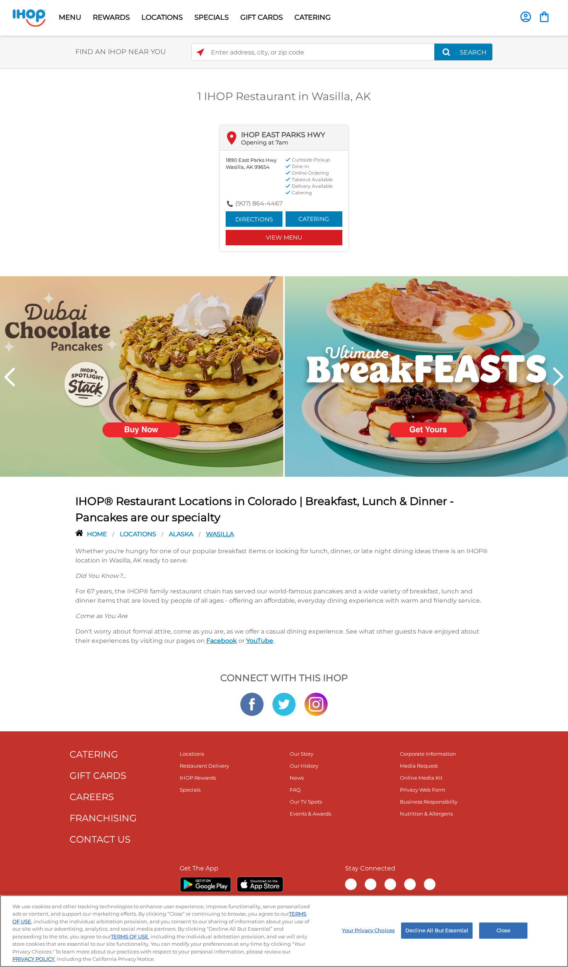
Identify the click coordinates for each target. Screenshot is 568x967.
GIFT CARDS (261, 17)
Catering (313, 219)
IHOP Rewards (198, 778)
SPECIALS (211, 17)
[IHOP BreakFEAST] (426, 376)
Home (98, 534)
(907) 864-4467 (258, 203)
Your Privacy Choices (368, 930)
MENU (70, 17)
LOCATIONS (162, 17)
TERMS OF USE (129, 936)
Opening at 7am (264, 142)
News (297, 778)
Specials (190, 790)
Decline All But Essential (436, 930)
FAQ (295, 790)
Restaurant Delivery (204, 766)
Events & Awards (310, 814)
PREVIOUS (9, 377)
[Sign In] (525, 16)
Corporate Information (428, 754)
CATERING (312, 17)
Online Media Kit (421, 778)
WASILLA (220, 534)
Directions (254, 219)
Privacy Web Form (423, 790)
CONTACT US (100, 839)
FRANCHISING (103, 818)
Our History (304, 766)
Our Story (301, 754)
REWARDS (111, 17)
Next (558, 377)
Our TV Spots (306, 802)
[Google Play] (205, 884)
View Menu (284, 237)
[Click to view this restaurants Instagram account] (316, 703)
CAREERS (92, 796)
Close (503, 930)
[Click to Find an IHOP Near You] (200, 52)
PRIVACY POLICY (33, 959)
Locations (139, 534)
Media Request (419, 766)
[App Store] (260, 884)
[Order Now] (544, 16)
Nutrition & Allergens (426, 814)
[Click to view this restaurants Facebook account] (252, 703)
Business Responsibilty (428, 802)
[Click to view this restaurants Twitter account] (284, 703)
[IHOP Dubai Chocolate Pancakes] (141, 376)
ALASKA (182, 534)
